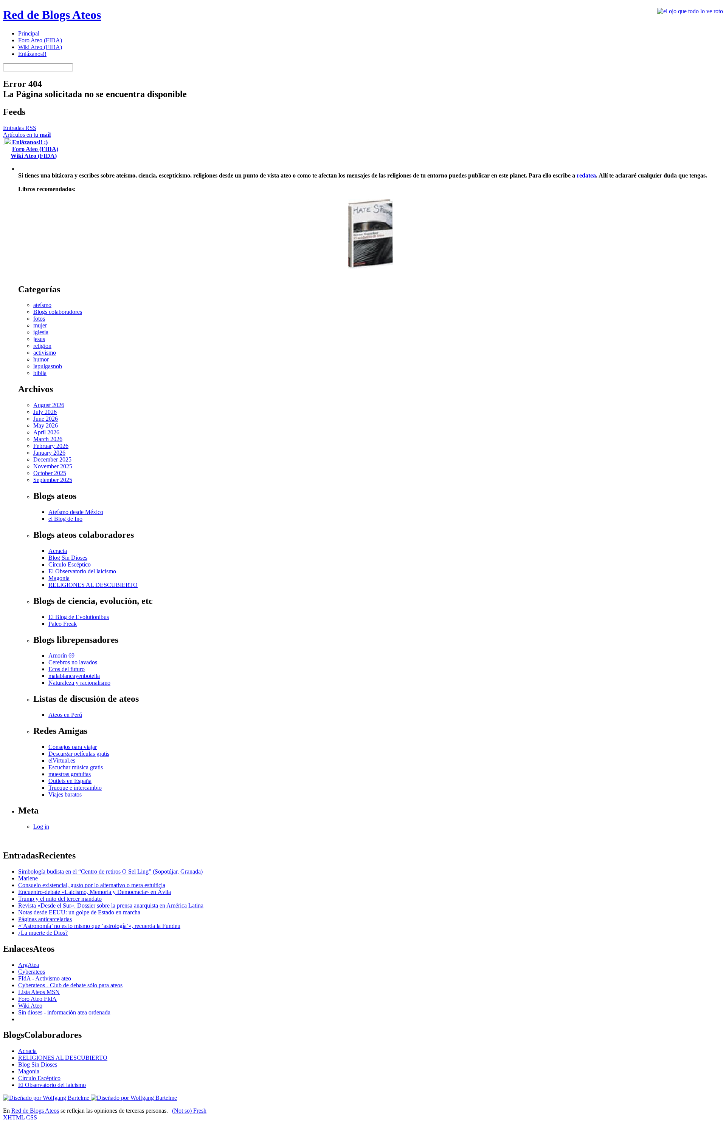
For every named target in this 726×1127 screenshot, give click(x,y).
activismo (44, 352)
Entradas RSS (19, 128)
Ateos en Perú (65, 715)
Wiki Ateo (30, 1005)
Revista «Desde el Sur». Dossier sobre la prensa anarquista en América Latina (110, 905)
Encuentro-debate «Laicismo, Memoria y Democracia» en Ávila (94, 892)
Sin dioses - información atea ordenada (64, 1012)
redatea (586, 175)
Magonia (59, 578)
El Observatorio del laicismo (82, 571)
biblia (40, 373)
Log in (41, 826)
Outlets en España (70, 781)
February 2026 (50, 446)
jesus (39, 339)
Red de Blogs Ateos (52, 15)
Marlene (28, 878)
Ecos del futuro (66, 669)
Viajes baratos (65, 794)
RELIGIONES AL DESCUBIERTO (93, 585)
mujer (40, 325)
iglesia (40, 332)
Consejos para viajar (72, 747)
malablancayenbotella (74, 676)
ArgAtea (28, 965)
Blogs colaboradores (57, 312)
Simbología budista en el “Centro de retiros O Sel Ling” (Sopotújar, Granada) (110, 871)
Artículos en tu (27, 134)
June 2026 (45, 418)
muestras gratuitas (69, 774)
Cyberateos (31, 971)
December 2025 (52, 459)
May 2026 (45, 425)
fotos (39, 318)
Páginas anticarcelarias (45, 919)
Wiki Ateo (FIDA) (40, 47)
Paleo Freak (62, 624)
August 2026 (48, 405)
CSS (31, 1117)
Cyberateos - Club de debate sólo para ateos (70, 985)
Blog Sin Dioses (67, 557)
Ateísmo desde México (75, 512)
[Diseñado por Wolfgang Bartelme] (134, 1098)
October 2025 (49, 473)
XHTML (14, 1117)
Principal (28, 33)
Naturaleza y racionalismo (79, 682)
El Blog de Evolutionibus (78, 617)
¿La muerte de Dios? (43, 932)
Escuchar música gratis (75, 767)
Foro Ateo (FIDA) (40, 40)
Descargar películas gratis (78, 753)
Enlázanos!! (32, 54)
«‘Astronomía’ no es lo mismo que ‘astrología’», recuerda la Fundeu (99, 926)
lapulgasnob (47, 366)
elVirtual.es (61, 760)
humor (41, 359)
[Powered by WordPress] (47, 1098)
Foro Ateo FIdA (37, 999)
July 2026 (45, 412)
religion (42, 346)
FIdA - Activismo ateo (44, 978)
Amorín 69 (61, 655)
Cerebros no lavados (72, 662)
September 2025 (52, 480)
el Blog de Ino (65, 519)
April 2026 (46, 432)
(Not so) (182, 1110)
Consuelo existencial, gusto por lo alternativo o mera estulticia (91, 885)
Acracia (57, 551)
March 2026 (47, 439)
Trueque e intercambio (75, 787)
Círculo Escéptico (69, 564)
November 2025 (52, 466)
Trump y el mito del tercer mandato (60, 898)
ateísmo (42, 305)
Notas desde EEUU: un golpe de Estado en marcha (79, 912)
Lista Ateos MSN (39, 992)
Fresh (199, 1110)
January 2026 (49, 452)
